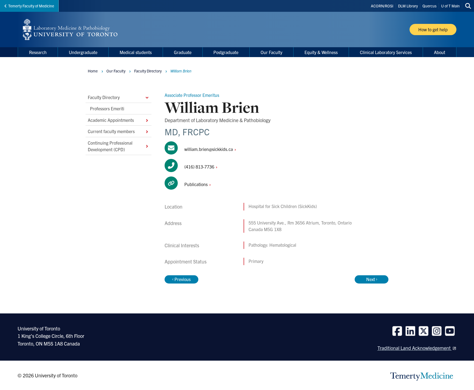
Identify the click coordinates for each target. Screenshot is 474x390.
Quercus (429, 5)
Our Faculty (115, 70)
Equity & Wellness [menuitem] (321, 52)
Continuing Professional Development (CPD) (110, 146)
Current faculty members (111, 131)
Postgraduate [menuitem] (225, 52)
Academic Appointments (111, 119)
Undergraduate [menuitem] (83, 52)
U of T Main (450, 5)
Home (93, 70)
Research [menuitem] (38, 52)
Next (370, 279)
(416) (199, 166)
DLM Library (408, 5)
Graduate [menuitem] (182, 52)
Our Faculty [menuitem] (271, 52)
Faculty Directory (104, 97)
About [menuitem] (439, 52)
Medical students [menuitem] (136, 52)
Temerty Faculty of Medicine (31, 5)
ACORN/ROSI (382, 5)
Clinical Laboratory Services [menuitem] (386, 52)
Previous (182, 279)
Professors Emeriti (107, 108)
